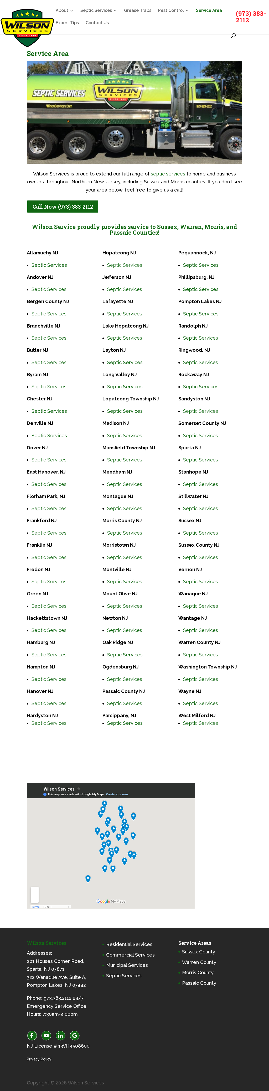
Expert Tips (67, 23)
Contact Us (97, 23)
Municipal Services (127, 965)
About (62, 11)
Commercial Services (130, 954)
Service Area (209, 11)
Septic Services (96, 11)
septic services (168, 174)
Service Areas (194, 943)
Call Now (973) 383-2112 (63, 206)
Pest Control (171, 11)
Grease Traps (137, 11)
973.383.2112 (57, 998)
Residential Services (129, 944)
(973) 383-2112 (251, 16)
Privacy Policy (39, 1059)
